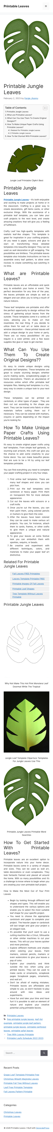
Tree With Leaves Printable (20, 1034)
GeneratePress (42, 1128)
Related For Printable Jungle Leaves (25, 130)
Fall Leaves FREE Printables (26, 573)
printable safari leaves (22, 1030)
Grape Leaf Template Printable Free (21, 1075)
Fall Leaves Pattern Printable (18, 1091)
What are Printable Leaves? (19, 115)
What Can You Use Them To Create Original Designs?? (26, 119)
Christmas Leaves (12, 1112)
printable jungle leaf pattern (27, 1023)
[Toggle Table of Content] (44, 108)
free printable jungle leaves (20, 1019)
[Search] (44, 1053)
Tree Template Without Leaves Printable (27, 595)
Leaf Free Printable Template (18, 1087)
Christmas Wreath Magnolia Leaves (21, 1079)
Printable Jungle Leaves (17, 111)
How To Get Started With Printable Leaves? (26, 136)
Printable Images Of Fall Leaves (28, 583)
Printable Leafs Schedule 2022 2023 (25, 1038)
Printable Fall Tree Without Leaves (21, 1083)
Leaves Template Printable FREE (28, 579)
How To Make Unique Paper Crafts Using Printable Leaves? (25, 126)
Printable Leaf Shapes (23, 589)
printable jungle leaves (15, 1027)
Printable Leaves (16, 6)
